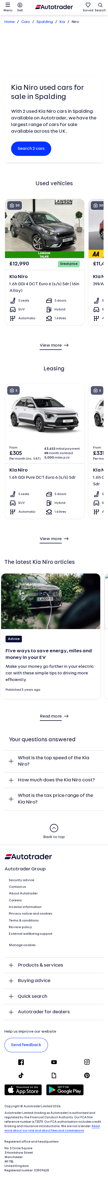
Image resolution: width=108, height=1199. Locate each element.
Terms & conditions (24, 920)
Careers (15, 900)
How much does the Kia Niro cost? (56, 780)
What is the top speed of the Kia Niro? (53, 761)
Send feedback (26, 1045)
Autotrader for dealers (44, 1012)
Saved (88, 10)
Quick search (32, 996)
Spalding (45, 22)
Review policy (20, 927)
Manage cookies (22, 945)
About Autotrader (23, 893)
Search (100, 10)
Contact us (17, 887)
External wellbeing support (30, 934)
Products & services (40, 965)
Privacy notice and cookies (30, 913)
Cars (25, 22)
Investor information (25, 907)
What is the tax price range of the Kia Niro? (55, 799)
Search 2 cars (31, 148)
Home (9, 22)
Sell (20, 10)
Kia (62, 22)
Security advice (21, 880)
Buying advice (34, 980)
